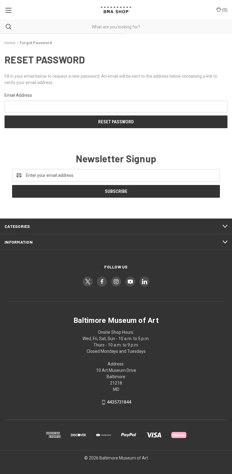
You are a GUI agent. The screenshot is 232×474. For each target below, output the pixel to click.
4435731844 (119, 402)
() (224, 10)
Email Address (18, 95)
